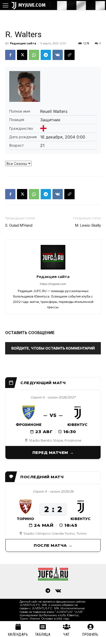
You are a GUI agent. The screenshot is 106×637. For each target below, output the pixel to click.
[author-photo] (53, 269)
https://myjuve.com (53, 284)
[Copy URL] (69, 55)
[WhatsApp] (34, 55)
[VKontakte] (58, 591)
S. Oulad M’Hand (18, 225)
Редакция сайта (23, 43)
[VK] (57, 55)
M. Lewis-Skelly (88, 225)
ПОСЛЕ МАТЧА (50, 545)
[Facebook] (10, 55)
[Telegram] (46, 55)
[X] (22, 55)
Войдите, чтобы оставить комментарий (53, 348)
